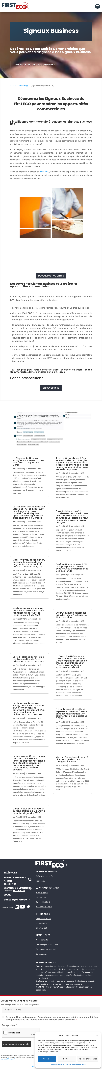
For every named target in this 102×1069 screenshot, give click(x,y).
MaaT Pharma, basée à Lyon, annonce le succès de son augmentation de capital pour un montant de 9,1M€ (29, 563)
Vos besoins (41, 881)
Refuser (66, 1059)
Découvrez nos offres (51, 275)
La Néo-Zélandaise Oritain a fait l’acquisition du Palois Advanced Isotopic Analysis (28, 659)
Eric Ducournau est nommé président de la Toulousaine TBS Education (71, 615)
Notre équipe (41, 897)
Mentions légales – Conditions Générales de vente (68, 1064)
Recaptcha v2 (9, 1025)
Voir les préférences (88, 1059)
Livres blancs (41, 923)
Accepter (47, 1059)
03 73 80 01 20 (19, 891)
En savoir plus (51, 387)
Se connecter (41, 954)
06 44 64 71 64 (10, 884)
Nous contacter (42, 940)
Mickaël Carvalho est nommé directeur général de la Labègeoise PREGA (72, 759)
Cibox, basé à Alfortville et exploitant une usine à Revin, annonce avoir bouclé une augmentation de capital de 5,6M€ (71, 714)
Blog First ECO (42, 928)
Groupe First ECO (43, 902)
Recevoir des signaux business (35, 64)
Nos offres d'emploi (44, 907)
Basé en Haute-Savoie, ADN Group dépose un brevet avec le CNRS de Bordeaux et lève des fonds (72, 567)
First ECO (44, 171)
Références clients (43, 919)
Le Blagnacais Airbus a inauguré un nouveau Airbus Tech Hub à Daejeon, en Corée (28, 461)
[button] (97, 1035)
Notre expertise (42, 893)
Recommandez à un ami (45, 949)
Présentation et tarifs (44, 876)
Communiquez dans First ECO (48, 944)
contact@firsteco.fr (17, 899)
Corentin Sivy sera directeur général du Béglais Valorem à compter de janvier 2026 (29, 811)
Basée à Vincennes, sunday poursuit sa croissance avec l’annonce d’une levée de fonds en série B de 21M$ (28, 612)
